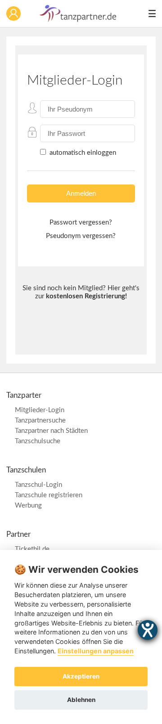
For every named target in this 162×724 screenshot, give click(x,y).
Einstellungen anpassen (96, 651)
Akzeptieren (81, 676)
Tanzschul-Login (38, 484)
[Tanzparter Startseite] (78, 20)
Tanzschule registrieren (48, 495)
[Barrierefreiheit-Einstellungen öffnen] (148, 630)
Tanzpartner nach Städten (51, 430)
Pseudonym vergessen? (81, 236)
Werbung (28, 505)
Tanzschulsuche (37, 441)
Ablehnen (81, 699)
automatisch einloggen (82, 152)
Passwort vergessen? (81, 222)
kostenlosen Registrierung (85, 296)
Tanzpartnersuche (40, 420)
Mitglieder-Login (39, 410)
